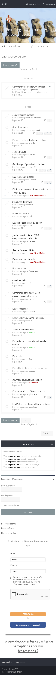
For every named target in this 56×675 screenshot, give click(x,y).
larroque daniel (35, 130)
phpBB (14, 669)
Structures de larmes (22, 201)
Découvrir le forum (8, 523)
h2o (30, 320)
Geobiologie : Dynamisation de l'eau (28, 164)
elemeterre (33, 382)
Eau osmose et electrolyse (24, 259)
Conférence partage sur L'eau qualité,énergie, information (26, 294)
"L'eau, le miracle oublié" (23, 329)
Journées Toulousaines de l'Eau (27, 379)
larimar (32, 311)
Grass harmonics (20, 127)
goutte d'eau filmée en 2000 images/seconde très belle (25, 236)
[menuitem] (4, 4)
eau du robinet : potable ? (24, 114)
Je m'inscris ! (28, 614)
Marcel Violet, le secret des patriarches (30, 368)
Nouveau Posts (7, 528)
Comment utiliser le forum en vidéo (28, 86)
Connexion (5, 479)
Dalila (31, 216)
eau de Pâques (19, 151)
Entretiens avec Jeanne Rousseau (28, 317)
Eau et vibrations (20, 308)
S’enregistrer (17, 479)
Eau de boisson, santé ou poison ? (27, 222)
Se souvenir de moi (11, 505)
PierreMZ (32, 167)
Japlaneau (33, 89)
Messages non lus (8, 533)
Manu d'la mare (35, 117)
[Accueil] (9, 19)
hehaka (32, 241)
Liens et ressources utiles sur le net (34, 92)
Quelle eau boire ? (20, 213)
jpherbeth (33, 394)
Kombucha (17, 356)
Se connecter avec (28, 625)
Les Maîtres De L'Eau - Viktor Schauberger (31, 404)
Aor (30, 359)
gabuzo (32, 371)
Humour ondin (19, 268)
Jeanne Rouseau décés (23, 250)
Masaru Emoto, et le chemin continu (29, 140)
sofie (31, 204)
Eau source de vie (13, 56)
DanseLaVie (33, 271)
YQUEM (32, 332)
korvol (31, 299)
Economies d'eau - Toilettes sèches (28, 391)
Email (12, 554)
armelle (32, 143)
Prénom (13, 565)
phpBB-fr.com (17, 671)
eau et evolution (19, 280)
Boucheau (33, 407)
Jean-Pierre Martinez (37, 195)
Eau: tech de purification (23, 176)
